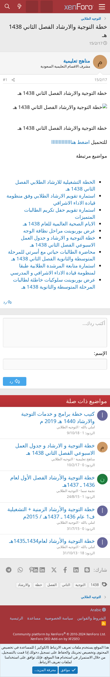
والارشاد (24, 584)
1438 (95, 584)
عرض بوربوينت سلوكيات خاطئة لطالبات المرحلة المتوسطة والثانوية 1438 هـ (54, 283)
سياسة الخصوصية (59, 618)
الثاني (66, 584)
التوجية (80, 584)
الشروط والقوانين (91, 618)
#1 (5, 79)
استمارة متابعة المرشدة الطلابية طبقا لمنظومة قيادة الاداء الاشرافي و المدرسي (52, 269)
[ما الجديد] (19, 6)
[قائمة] (102, 7)
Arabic (96, 609)
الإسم (101, 353)
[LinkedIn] (43, 570)
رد (5, 301)
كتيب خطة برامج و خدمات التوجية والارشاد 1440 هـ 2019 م (58, 417)
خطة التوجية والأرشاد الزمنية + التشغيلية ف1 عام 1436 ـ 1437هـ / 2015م (51, 513)
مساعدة (33, 618)
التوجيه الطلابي (67, 427)
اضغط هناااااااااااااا (70, 142)
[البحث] (7, 6)
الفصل (52, 584)
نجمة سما (88, 490)
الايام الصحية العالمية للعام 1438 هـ (59, 223)
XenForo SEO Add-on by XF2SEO (55, 638)
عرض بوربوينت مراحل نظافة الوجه (59, 230)
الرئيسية (16, 618)
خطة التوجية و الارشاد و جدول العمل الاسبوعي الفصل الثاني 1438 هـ (58, 241)
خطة (38, 584)
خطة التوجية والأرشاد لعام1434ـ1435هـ (52, 540)
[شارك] (13, 80)
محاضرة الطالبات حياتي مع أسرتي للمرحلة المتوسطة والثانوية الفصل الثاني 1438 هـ (51, 255)
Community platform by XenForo (59, 634)
